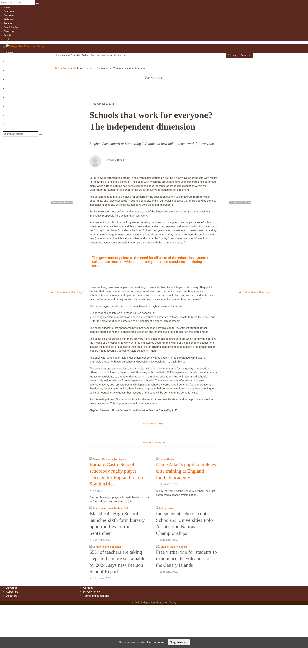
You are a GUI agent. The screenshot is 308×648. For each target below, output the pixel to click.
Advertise (11, 587)
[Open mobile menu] (4, 47)
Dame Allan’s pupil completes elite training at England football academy (186, 471)
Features (9, 11)
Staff (99, 490)
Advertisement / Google (153, 424)
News (7, 7)
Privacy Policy (91, 591)
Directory (9, 31)
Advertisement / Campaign (67, 292)
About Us (11, 595)
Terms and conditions (96, 595)
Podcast (8, 23)
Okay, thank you (179, 642)
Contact (88, 587)
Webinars (9, 19)
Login (7, 39)
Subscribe (246, 55)
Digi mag (232, 55)
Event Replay (11, 27)
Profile (7, 35)
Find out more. (155, 642)
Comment (9, 15)
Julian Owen (170, 484)
